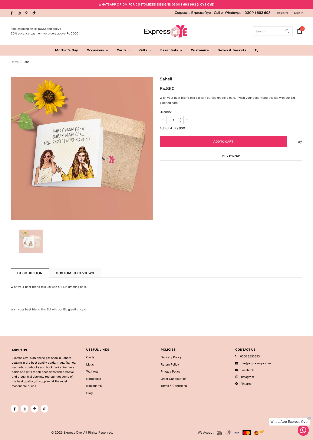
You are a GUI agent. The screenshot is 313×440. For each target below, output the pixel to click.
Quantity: (166, 112)
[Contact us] (303, 430)
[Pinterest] (27, 13)
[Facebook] (13, 13)
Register (282, 13)
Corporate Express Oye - (194, 12)
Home (15, 62)
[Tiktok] (35, 13)
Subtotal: (166, 128)
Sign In (298, 13)
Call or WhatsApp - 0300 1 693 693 (242, 12)
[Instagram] (20, 13)
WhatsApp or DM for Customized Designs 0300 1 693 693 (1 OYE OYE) (156, 4)
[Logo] (165, 31)
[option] (82, 148)
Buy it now (231, 156)
